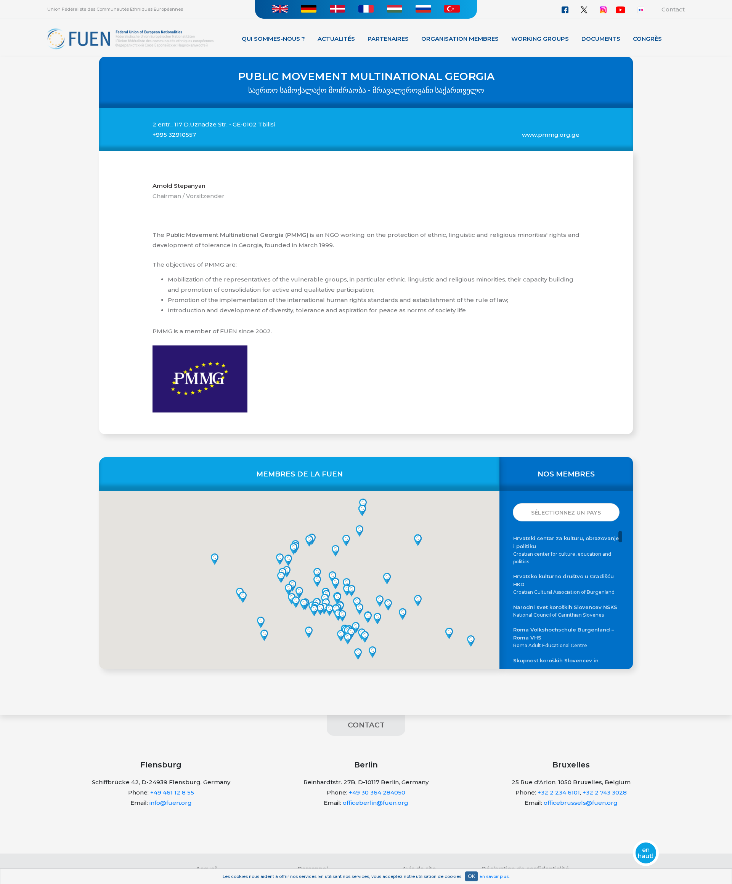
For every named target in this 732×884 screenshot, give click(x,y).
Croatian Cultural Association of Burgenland (564, 584)
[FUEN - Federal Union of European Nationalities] (130, 38)
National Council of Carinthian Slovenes (565, 611)
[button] (341, 635)
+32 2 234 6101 (559, 792)
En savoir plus (494, 876)
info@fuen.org (170, 802)
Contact (673, 9)
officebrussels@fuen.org (581, 802)
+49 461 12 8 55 (172, 792)
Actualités (336, 38)
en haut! (645, 853)
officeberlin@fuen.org (375, 802)
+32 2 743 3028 (605, 792)
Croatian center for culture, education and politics (566, 549)
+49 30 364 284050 (377, 792)
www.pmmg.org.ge (551, 134)
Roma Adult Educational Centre (563, 637)
